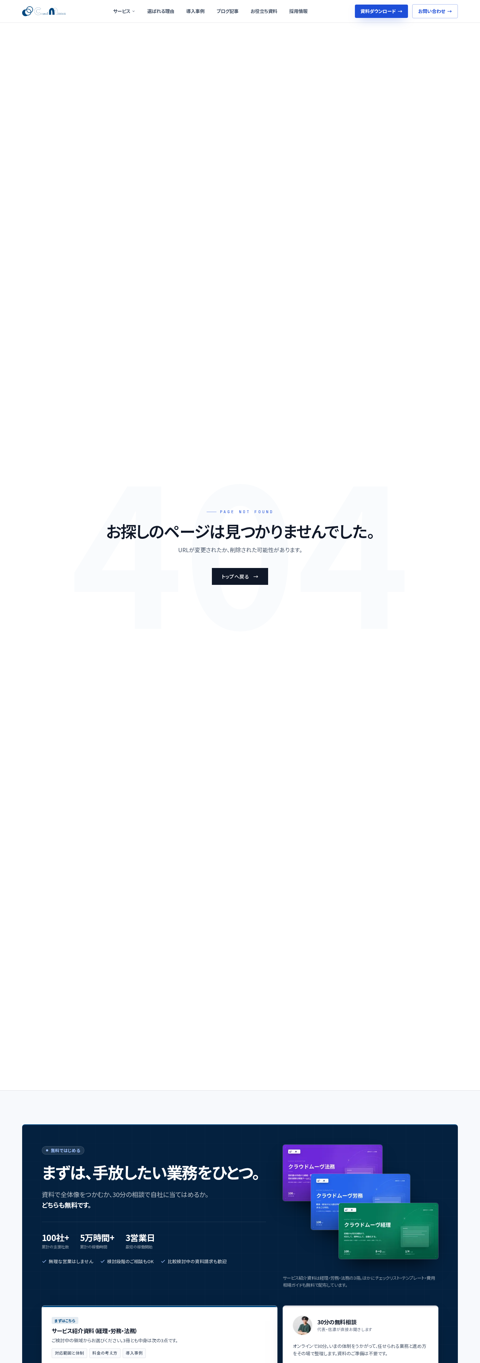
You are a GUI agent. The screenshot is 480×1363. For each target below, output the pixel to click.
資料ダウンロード (381, 11)
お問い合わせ (435, 11)
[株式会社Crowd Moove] (44, 11)
